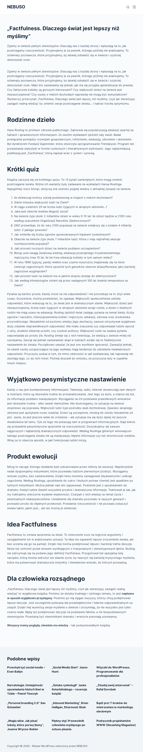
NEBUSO (16, 6)
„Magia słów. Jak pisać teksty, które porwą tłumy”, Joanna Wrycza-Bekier (25, 725)
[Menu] (134, 7)
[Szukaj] (128, 7)
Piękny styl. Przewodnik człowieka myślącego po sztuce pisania (68, 725)
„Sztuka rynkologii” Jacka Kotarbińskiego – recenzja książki (69, 689)
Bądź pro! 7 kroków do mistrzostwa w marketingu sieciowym (114, 707)
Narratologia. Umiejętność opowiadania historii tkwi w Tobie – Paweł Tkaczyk (25, 689)
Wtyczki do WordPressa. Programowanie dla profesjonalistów (113, 671)
